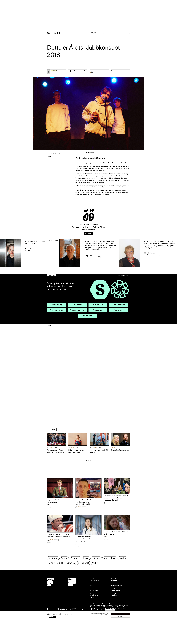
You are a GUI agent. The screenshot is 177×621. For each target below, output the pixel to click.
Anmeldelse (114, 537)
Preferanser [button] (120, 616)
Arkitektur (52, 558)
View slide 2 (88, 460)
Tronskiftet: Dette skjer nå (120, 450)
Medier (51, 505)
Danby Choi (54, 70)
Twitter (49, 585)
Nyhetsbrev (50, 579)
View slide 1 (86, 460)
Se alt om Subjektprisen (123, 275)
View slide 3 (90, 460)
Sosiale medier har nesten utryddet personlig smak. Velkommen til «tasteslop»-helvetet (116, 498)
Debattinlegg (72, 583)
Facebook (50, 581)
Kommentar (113, 503)
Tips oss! (74, 72)
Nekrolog (99, 447)
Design (108, 503)
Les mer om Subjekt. (110, 610)
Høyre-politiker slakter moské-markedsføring (57, 501)
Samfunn (51, 447)
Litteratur (96, 558)
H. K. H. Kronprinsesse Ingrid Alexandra (76, 451)
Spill (94, 563)
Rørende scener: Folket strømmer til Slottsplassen (56, 451)
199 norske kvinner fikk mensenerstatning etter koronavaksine (83, 539)
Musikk (60, 563)
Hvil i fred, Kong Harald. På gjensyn (99, 451)
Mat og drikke (110, 558)
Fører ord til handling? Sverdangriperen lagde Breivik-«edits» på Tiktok (84, 502)
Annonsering (72, 581)
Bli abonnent (72, 579)
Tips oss (70, 585)
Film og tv (108, 537)
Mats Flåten (114, 595)
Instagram (50, 583)
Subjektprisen (51, 275)
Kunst (85, 558)
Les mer (52, 617)
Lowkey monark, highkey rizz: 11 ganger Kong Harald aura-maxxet (58, 536)
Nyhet (56, 447)
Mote (51, 539)
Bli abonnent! (88, 233)
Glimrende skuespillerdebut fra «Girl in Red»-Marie (116, 533)
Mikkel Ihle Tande (115, 590)
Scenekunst (83, 563)
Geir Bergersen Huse (116, 585)
